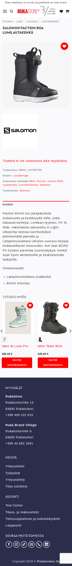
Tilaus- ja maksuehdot (22, 512)
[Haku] (11, 11)
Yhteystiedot (14, 466)
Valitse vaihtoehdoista (17, 362)
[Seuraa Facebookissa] (9, 544)
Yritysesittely (15, 479)
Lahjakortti (13, 525)
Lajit (20, 21)
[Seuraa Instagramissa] (16, 544)
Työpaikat (12, 473)
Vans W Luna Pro (15, 346)
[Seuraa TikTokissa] (24, 544)
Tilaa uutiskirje (16, 486)
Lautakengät (50, 21)
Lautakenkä (10, 184)
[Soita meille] (39, 544)
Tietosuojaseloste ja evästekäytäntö (32, 519)
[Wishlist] (61, 11)
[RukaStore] (36, 11)
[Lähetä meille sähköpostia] (31, 544)
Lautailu (32, 21)
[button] (5, 11)
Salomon (45, 184)
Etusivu (8, 21)
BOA (32, 181)
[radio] (4, 339)
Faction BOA (55, 181)
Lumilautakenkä (28, 184)
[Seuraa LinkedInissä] (46, 544)
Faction (41, 181)
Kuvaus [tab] (8, 204)
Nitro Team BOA (50, 346)
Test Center (14, 505)
